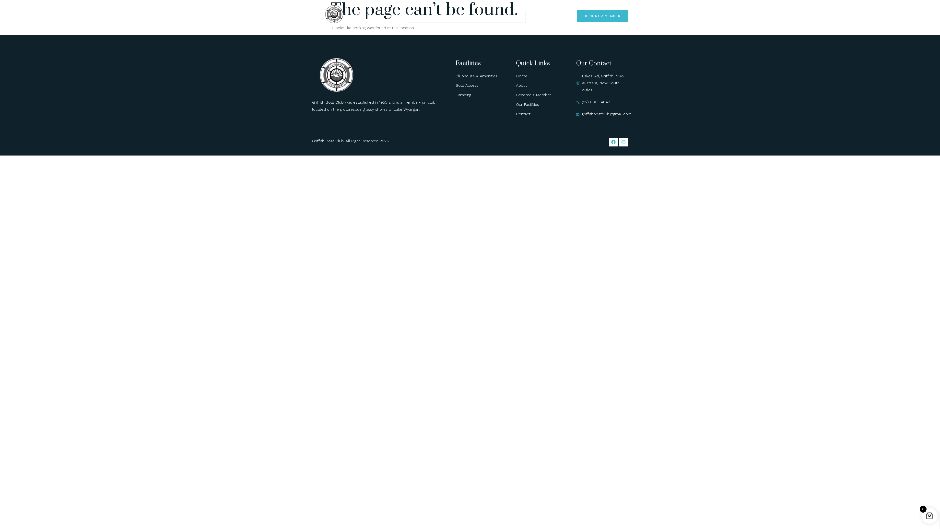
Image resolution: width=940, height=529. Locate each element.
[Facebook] (613, 142)
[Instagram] (623, 142)
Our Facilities (477, 16)
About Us (444, 16)
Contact (510, 16)
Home (419, 16)
